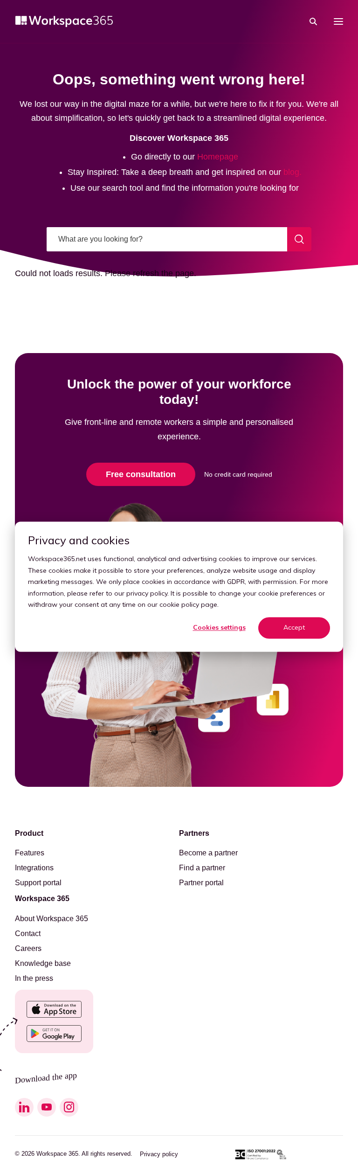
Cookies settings (219, 628)
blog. (292, 172)
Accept (294, 628)
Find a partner (202, 868)
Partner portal (201, 883)
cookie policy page (188, 604)
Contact (28, 933)
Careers (28, 948)
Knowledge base (43, 963)
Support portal (38, 883)
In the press (34, 978)
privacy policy (146, 593)
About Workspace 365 (51, 919)
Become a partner (208, 853)
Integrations (34, 868)
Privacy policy (159, 1154)
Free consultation (141, 474)
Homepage (217, 156)
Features (29, 853)
